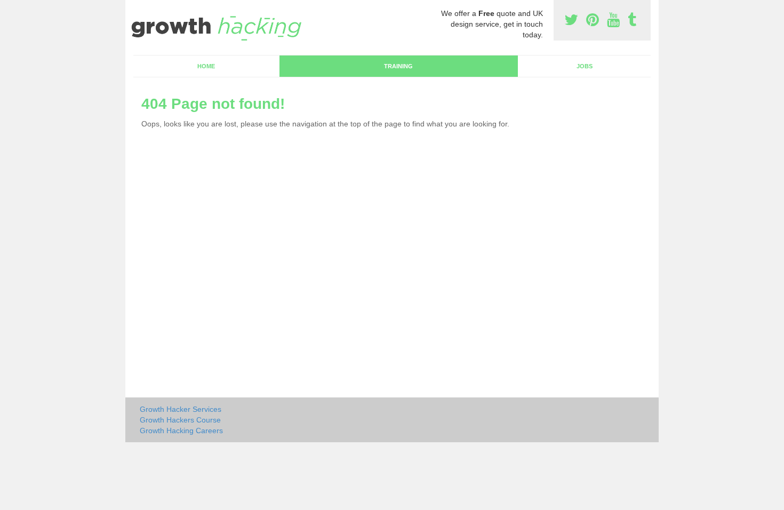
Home (206, 66)
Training (398, 66)
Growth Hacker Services (180, 409)
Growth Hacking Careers (181, 430)
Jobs (585, 66)
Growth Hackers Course (180, 420)
